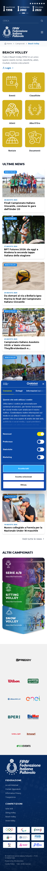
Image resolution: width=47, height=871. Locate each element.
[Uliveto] (33, 681)
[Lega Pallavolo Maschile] (37, 845)
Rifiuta (23, 485)
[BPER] (14, 717)
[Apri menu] (42, 32)
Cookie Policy (10, 864)
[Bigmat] (33, 717)
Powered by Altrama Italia (14, 861)
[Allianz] (14, 699)
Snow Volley (10, 820)
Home (9, 43)
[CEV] (9, 845)
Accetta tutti (23, 468)
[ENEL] (33, 699)
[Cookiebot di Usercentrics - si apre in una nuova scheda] (28, 384)
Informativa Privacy (13, 793)
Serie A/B (9, 808)
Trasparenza (10, 797)
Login (8, 68)
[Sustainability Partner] (23, 746)
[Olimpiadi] (9, 830)
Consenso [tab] (7, 391)
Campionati (20, 43)
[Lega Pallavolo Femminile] (23, 845)
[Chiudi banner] (43, 384)
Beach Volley (10, 816)
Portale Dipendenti (13, 789)
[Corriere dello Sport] (16, 734)
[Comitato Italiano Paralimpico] (23, 837)
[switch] (40, 442)
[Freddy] (24, 660)
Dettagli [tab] (19, 391)
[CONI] (9, 837)
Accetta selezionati (23, 477)
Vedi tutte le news (32, 538)
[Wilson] (14, 681)
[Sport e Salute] (37, 830)
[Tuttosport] (31, 734)
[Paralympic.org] (23, 830)
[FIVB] (37, 837)
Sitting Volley (10, 812)
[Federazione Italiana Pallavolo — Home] (14, 32)
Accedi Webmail (11, 785)
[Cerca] (42, 20)
